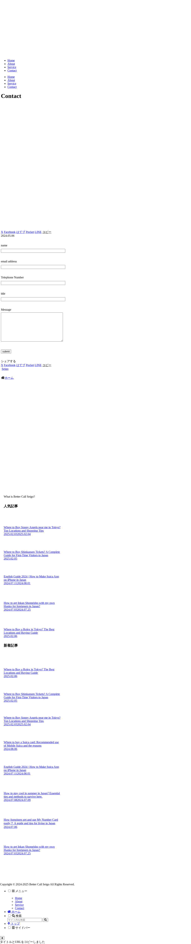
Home (18, 898)
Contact (19, 908)
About (18, 901)
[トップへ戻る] (2, 938)
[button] (46, 232)
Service (19, 904)
